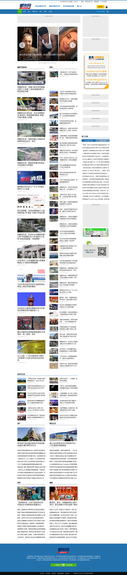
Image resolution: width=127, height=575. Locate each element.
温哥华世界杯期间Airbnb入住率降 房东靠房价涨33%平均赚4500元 (36, 388)
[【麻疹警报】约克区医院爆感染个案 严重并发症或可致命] (54, 138)
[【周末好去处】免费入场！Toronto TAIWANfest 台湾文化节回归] (21, 410)
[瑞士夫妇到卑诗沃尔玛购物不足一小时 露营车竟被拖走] (54, 116)
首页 (20, 11)
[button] (107, 12)
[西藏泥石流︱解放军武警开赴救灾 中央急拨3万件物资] (31, 154)
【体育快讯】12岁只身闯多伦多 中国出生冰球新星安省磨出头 (68, 74)
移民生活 (35, 11)
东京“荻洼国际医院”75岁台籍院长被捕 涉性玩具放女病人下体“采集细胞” (68, 263)
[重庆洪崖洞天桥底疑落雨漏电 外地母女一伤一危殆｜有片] (31, 323)
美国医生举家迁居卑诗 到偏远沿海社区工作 (30, 478)
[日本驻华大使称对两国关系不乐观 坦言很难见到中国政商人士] (31, 299)
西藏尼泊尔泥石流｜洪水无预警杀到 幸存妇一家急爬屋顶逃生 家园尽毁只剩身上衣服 (31, 115)
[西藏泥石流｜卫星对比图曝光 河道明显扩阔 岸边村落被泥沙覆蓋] (54, 219)
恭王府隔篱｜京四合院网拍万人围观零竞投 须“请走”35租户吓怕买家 (31, 212)
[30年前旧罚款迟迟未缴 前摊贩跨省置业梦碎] (54, 123)
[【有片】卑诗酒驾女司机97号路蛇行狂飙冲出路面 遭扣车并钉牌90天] (54, 94)
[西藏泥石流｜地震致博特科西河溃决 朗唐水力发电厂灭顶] (54, 277)
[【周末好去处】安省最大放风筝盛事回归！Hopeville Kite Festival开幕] (21, 381)
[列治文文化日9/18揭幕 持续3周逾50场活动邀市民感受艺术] (54, 417)
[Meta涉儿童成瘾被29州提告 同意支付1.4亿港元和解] (54, 307)
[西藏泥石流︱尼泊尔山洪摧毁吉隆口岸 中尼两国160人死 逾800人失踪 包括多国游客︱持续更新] (31, 225)
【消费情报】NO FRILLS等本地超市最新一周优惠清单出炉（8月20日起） (68, 395)
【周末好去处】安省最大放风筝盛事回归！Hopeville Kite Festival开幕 (36, 381)
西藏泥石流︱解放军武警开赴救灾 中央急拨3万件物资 (31, 164)
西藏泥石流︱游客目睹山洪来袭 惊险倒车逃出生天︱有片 (31, 140)
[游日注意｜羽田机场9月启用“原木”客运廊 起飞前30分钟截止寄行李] (54, 336)
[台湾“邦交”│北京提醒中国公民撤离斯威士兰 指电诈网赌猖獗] (31, 251)
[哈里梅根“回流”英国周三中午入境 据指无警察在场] (54, 248)
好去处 (50, 11)
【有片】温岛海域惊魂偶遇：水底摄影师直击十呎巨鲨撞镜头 (68, 388)
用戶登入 (100, 7)
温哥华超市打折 (54, 6)
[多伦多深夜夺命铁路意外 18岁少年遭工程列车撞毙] (54, 233)
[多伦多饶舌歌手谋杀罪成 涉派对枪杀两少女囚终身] (54, 108)
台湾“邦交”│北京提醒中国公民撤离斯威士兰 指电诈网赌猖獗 (31, 261)
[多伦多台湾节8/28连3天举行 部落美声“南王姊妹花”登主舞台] (21, 395)
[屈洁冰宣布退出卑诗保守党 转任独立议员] (54, 175)
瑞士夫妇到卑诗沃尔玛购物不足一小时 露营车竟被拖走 (63, 444)
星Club (79, 6)
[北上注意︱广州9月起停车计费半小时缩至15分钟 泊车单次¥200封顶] (31, 347)
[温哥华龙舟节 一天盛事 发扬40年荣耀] (54, 381)
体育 (40, 11)
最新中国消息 (22, 67)
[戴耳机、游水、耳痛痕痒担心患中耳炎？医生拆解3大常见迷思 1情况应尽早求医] (54, 300)
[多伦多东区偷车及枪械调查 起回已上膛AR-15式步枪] (54, 241)
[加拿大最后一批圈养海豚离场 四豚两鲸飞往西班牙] (54, 204)
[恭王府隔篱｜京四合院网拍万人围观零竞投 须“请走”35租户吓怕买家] (31, 202)
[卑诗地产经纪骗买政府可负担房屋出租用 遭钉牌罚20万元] (31, 434)
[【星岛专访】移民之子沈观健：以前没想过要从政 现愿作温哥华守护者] (54, 197)
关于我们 (42, 573)
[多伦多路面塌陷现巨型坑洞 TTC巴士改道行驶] (54, 167)
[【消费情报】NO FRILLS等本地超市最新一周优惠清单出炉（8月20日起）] (54, 395)
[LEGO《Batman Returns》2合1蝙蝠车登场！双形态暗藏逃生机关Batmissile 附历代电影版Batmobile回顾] (54, 160)
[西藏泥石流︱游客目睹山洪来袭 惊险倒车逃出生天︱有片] (31, 130)
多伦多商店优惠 (68, 6)
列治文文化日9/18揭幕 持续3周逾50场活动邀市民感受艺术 (68, 417)
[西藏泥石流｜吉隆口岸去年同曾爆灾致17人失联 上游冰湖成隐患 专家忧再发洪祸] (31, 78)
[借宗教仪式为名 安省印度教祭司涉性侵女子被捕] (54, 101)
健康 (45, 11)
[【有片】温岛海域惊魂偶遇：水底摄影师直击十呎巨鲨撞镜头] (54, 388)
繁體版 (103, 11)
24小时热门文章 (88, 140)
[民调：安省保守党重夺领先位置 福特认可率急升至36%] (54, 211)
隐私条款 (54, 573)
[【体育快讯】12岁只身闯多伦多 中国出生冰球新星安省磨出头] (54, 74)
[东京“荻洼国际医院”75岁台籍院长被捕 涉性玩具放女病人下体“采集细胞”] (54, 263)
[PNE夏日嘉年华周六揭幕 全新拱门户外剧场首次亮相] (54, 403)
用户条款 (48, 573)
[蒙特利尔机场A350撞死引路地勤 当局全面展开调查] (54, 255)
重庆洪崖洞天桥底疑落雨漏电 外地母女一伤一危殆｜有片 (31, 333)
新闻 (24, 11)
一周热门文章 (102, 140)
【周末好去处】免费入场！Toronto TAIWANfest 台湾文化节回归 (35, 410)
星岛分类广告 (88, 1)
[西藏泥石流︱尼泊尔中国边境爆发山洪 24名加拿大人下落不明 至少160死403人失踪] (54, 189)
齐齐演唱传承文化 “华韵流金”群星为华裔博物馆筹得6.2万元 (36, 417)
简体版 (98, 11)
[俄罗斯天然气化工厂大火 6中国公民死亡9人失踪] (31, 178)
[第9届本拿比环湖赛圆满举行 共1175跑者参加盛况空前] (21, 403)
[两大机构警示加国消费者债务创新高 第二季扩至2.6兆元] (54, 145)
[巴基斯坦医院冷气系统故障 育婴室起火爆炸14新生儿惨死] (54, 329)
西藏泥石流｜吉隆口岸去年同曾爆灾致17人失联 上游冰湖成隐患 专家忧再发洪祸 (31, 89)
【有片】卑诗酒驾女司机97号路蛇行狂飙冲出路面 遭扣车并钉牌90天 (68, 94)
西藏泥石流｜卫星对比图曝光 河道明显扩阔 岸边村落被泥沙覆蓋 (68, 219)
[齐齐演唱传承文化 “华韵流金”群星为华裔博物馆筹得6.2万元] (21, 417)
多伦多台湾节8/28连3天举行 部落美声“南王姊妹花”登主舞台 (36, 395)
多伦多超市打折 (40, 6)
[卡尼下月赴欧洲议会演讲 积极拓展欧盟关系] (54, 182)
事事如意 (96, 1)
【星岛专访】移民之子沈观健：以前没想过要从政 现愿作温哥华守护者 (68, 197)
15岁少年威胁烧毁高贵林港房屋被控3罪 (29, 464)
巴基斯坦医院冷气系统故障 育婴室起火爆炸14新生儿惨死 (68, 329)
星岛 (82, 1)
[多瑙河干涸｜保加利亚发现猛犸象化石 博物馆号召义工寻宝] (54, 366)
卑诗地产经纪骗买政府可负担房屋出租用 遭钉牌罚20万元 (31, 444)
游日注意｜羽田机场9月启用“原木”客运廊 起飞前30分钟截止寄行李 (68, 336)
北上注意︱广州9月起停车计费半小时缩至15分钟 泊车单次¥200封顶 (30, 358)
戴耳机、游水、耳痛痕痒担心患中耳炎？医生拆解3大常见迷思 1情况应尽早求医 (68, 300)
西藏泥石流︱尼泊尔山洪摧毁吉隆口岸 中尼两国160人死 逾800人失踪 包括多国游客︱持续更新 (31, 237)
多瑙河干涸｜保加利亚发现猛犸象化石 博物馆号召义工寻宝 (68, 366)
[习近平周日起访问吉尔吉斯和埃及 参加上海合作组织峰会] (31, 275)
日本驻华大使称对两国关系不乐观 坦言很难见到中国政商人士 (31, 309)
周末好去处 (21, 374)
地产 (29, 11)
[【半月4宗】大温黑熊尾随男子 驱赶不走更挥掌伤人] (54, 358)
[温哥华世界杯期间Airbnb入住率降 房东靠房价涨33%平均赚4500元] (21, 388)
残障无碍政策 (60, 573)
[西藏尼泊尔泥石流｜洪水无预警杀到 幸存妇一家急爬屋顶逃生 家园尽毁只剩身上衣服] (31, 104)
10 (55, 62)
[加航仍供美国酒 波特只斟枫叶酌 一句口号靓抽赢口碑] (54, 322)
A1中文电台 (104, 1)
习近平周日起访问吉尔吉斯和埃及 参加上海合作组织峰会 (31, 285)
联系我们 (67, 573)
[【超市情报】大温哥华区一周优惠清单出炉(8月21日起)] (54, 410)
